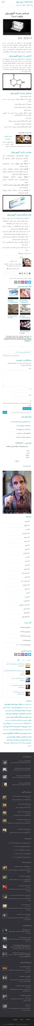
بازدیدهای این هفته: (26, 627)
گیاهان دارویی (25, 617)
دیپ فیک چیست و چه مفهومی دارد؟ (23, 429)
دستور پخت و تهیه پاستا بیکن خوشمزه (24, 819)
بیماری (27, 707)
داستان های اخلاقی (8, 720)
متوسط (27, 455)
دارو (17, 337)
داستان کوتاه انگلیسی (19, 723)
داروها (27, 337)
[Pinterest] (29, 274)
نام (30, 389)
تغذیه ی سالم (27, 713)
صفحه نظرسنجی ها (27, 466)
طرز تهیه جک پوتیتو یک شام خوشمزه (23, 437)
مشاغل (26, 577)
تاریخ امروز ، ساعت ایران (10, 707)
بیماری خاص (23, 707)
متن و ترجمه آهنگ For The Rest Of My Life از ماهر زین (14, 672)
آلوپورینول (21, 337)
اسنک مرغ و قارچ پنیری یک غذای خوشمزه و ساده (21, 422)
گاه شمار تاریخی (18, 743)
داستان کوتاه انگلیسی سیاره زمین (17, 678)
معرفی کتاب (25, 585)
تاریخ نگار (28, 710)
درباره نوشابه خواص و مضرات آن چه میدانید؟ (23, 866)
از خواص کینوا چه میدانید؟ (26, 905)
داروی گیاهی (20, 720)
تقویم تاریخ (19, 713)
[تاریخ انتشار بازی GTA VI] (27, 693)
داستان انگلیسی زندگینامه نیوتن (18, 685)
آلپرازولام (11, 49)
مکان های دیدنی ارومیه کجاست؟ (25, 976)
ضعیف (27, 457)
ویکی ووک (25, 743)
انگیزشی (30, 707)
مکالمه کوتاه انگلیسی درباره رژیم (25, 783)
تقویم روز (25, 717)
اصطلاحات (26, 525)
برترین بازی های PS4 (27, 930)
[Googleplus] (27, 274)
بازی (27, 529)
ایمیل (30, 395)
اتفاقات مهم (18, 704)
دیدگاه (30, 368)
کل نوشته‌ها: (28, 640)
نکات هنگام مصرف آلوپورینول (10, 339)
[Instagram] (22, 274)
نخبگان (26, 589)
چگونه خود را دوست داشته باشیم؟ (12, 356)
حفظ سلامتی (18, 717)
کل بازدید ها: (28, 636)
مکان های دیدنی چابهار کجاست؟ (25, 995)
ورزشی (26, 597)
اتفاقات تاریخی (25, 704)
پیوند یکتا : (27, 341)
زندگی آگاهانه (11, 1024)
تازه (23, 660)
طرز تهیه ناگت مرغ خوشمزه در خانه (24, 426)
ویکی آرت (26, 601)
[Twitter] (20, 274)
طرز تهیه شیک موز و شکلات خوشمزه (24, 829)
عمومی (26, 565)
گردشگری (26, 609)
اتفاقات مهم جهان (10, 704)
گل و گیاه (26, 613)
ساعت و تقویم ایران (25, 733)
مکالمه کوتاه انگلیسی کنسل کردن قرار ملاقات (23, 768)
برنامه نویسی (25, 533)
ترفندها (26, 541)
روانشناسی (25, 553)
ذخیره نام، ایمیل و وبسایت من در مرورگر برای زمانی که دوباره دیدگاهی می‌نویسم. (17, 404)
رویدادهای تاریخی (26, 729)
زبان (27, 557)
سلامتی (10, 733)
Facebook (28, 1020)
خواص (11, 717)
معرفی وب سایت (24, 581)
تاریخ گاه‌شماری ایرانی (15, 710)
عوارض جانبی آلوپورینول (21, 339)
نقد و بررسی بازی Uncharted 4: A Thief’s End (22, 953)
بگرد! (5, 412)
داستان (14, 720)
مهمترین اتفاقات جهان (18, 736)
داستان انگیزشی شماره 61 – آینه (22, 352)
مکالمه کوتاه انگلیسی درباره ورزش (24, 433)
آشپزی (26, 521)
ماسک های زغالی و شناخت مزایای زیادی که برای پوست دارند (20, 895)
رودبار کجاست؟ (28, 1005)
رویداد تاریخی (20, 726)
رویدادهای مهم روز (16, 729)
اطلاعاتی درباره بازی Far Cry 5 (25, 937)
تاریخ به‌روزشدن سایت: (26, 645)
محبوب (28, 660)
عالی (27, 451)
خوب (27, 453)
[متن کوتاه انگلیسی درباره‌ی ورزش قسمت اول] (27, 665)
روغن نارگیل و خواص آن (8, 137)
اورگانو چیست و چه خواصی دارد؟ (25, 876)
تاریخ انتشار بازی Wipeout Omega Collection (22, 945)
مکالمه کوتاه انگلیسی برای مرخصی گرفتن (23, 775)
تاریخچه (24, 710)
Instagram (15, 1020)
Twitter (21, 1020)
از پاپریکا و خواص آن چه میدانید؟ (25, 886)
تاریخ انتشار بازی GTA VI (19, 692)
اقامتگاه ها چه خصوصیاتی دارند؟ (25, 967)
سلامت (26, 561)
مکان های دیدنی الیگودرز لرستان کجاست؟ (23, 986)
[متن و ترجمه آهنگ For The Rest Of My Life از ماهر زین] (27, 672)
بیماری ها (26, 537)
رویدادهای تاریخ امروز (9, 726)
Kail (19, 38)
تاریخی (6, 710)
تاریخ (19, 707)
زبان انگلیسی (5, 730)
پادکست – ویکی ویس (23, 605)
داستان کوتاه (27, 723)
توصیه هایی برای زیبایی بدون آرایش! (24, 914)
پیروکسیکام (18, 49)
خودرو (26, 545)
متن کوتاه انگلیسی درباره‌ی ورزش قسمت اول (15, 664)
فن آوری (26, 569)
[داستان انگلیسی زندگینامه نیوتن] (27, 686)
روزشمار (8, 723)
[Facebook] (25, 274)
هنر (27, 593)
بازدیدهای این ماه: (27, 632)
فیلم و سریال (25, 573)
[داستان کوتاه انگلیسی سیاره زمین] (27, 679)
